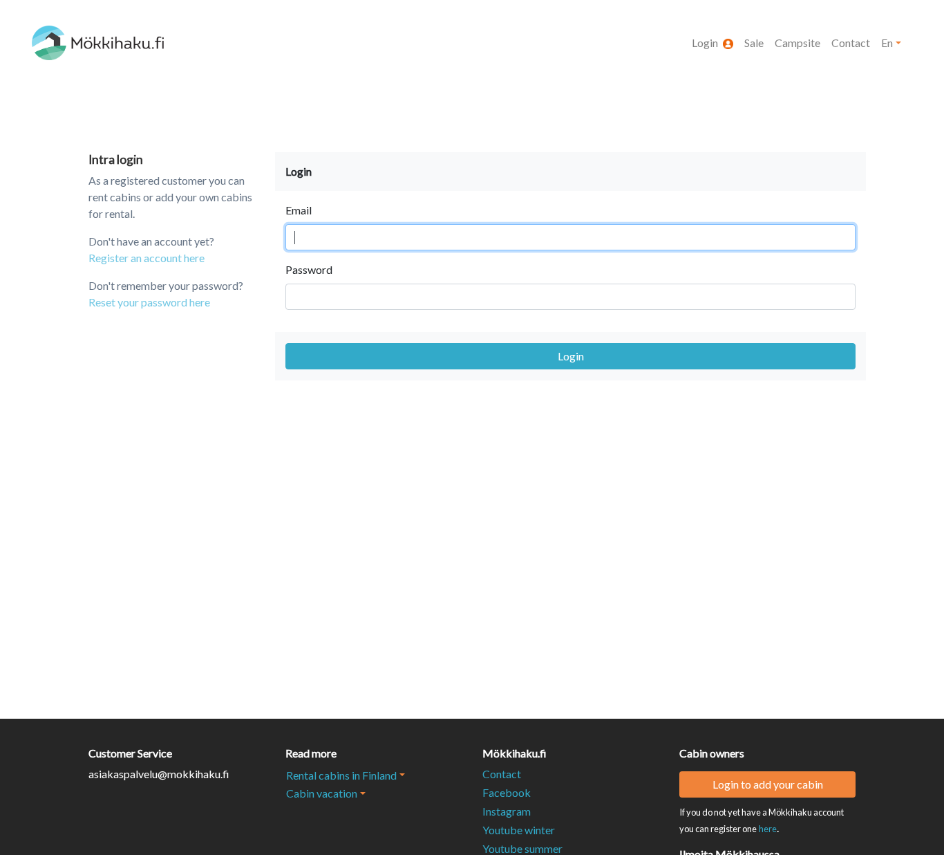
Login (571, 355)
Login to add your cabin (767, 784)
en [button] (887, 42)
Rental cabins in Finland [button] (341, 775)
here (768, 828)
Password (308, 269)
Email (298, 210)
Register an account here (146, 257)
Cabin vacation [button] (321, 793)
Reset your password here (149, 302)
